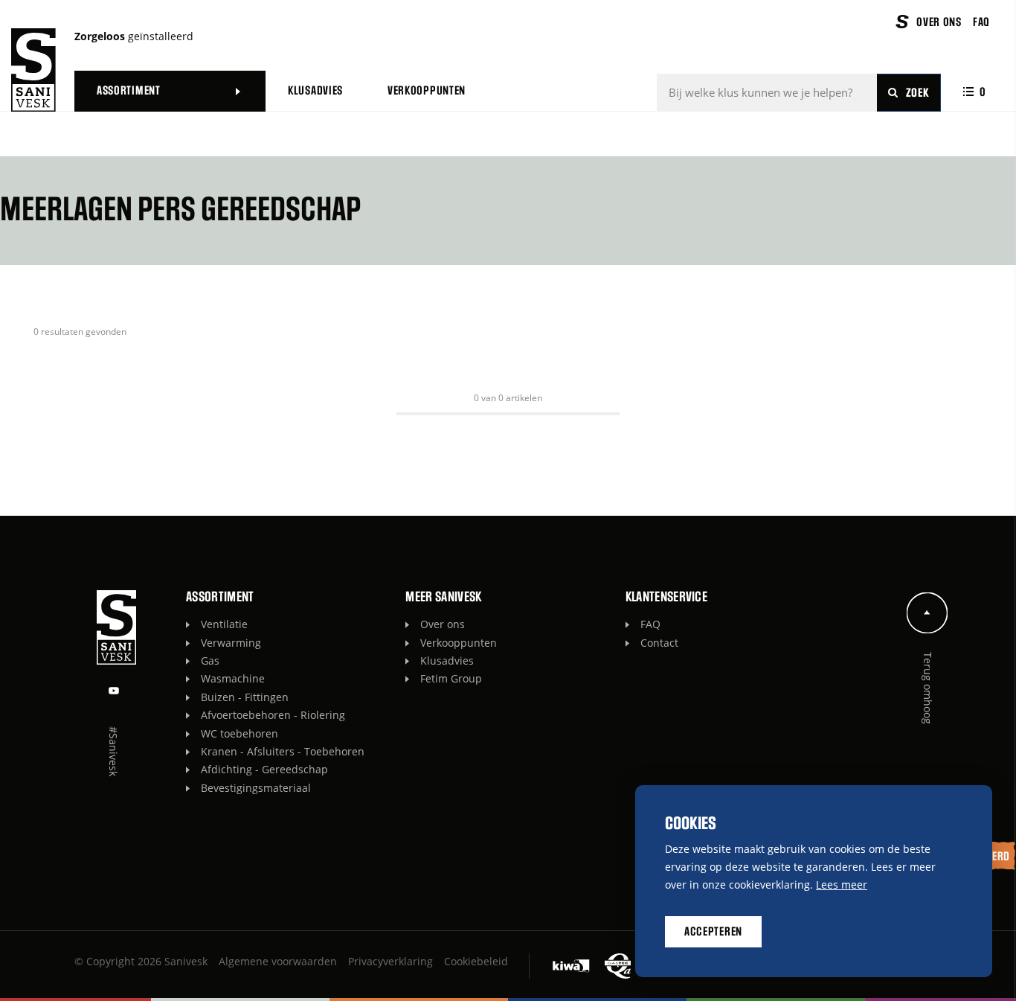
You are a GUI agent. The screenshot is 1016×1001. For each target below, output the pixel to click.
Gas (210, 660)
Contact (659, 643)
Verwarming (231, 643)
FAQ (650, 624)
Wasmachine (233, 678)
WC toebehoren (239, 733)
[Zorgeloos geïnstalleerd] (33, 70)
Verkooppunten (458, 643)
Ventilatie (224, 624)
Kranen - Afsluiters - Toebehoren (282, 751)
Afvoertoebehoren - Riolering (273, 715)
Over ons (442, 624)
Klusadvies (447, 660)
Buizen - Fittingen (245, 697)
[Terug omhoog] (927, 613)
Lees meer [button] (841, 884)
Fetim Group (451, 678)
